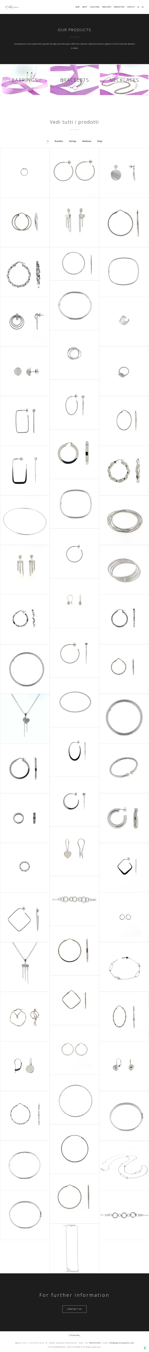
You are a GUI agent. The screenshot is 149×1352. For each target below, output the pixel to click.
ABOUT (84, 7)
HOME (77, 7)
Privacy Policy (75, 1335)
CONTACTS (131, 7)
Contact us (74, 1309)
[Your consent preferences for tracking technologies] (145, 1348)
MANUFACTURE (119, 7)
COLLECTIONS (94, 7)
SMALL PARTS (106, 7)
